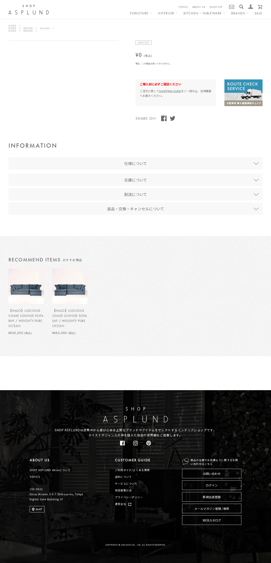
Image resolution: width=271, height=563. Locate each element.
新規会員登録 (212, 497)
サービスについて (126, 483)
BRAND (28, 28)
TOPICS (183, 7)
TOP (256, 393)
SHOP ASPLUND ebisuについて (50, 470)
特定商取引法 (123, 490)
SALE (258, 13)
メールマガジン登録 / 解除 (211, 508)
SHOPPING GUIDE (170, 91)
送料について (123, 476)
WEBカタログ (212, 520)
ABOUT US (199, 7)
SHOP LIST (216, 7)
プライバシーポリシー (129, 497)
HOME (12, 25)
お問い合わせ (212, 473)
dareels (45, 28)
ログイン (212, 485)
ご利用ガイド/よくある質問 (132, 470)
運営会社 (120, 504)
